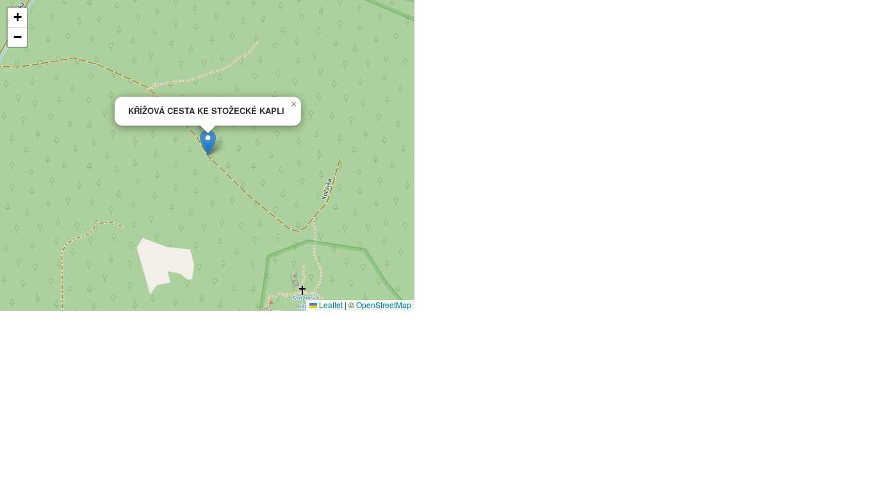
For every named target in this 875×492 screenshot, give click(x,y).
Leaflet (330, 304)
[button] (208, 142)
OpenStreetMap (383, 304)
